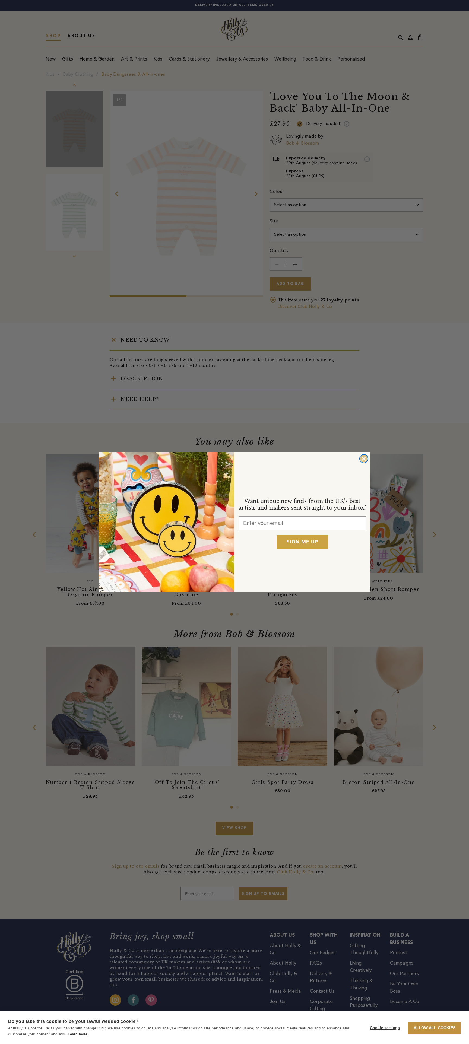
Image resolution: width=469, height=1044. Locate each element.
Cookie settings (385, 1028)
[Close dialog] (364, 458)
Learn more (78, 1034)
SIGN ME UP (302, 542)
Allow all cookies (434, 1028)
